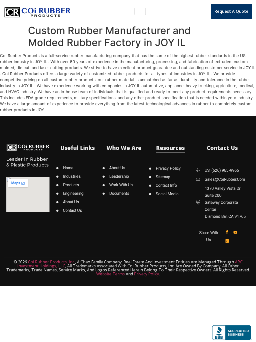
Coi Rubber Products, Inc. (51, 262)
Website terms (110, 274)
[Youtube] (236, 232)
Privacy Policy (146, 274)
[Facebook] (228, 232)
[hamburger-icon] (140, 11)
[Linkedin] (228, 241)
